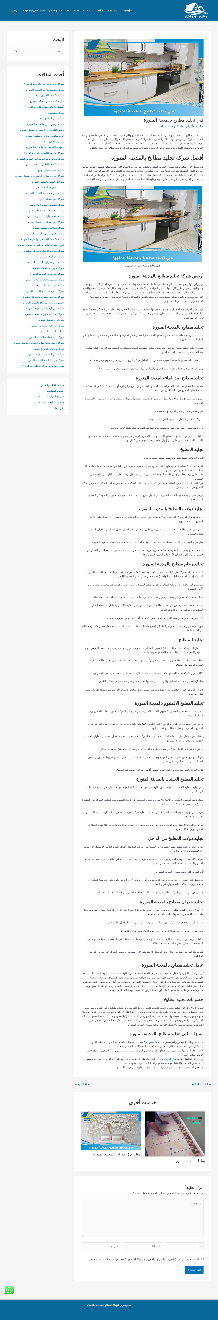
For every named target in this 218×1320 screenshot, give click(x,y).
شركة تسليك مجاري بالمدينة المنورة (44, 314)
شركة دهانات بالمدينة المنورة (48, 227)
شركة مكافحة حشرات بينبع (49, 348)
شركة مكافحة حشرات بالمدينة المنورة (43, 296)
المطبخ (152, 1042)
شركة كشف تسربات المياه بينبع (47, 101)
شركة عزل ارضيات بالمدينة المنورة (45, 308)
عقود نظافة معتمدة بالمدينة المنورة (45, 147)
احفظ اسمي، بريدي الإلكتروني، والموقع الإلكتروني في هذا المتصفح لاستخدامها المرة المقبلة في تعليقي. (143, 1259)
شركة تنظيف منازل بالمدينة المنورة (45, 89)
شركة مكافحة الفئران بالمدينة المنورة (44, 152)
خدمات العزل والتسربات (34, 10)
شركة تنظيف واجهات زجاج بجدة (47, 204)
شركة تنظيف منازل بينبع (51, 170)
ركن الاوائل (184, 126)
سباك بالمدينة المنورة (52, 331)
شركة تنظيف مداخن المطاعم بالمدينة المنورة (39, 175)
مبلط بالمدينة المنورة (189, 1161)
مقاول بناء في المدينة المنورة (48, 141)
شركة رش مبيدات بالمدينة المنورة (45, 222)
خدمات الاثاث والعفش (59, 10)
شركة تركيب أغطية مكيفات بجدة (46, 210)
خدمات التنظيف (84, 10)
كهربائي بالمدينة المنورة (51, 319)
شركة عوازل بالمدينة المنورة (48, 268)
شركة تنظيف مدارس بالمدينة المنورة (44, 279)
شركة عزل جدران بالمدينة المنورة (46, 262)
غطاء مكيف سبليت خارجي (50, 187)
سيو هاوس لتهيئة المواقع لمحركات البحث (109, 1305)
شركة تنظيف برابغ (54, 112)
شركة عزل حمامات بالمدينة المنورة (45, 193)
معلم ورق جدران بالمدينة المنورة (117, 1154)
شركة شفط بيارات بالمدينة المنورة (45, 216)
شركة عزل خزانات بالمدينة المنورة (45, 360)
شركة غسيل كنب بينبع (52, 256)
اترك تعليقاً (198, 126)
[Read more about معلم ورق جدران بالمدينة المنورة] (111, 1130)
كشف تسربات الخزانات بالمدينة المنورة (43, 365)
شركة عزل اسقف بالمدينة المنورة (45, 354)
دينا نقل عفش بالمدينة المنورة (48, 181)
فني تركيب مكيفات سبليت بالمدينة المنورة (41, 245)
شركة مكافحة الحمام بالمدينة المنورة (44, 250)
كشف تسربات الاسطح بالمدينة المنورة (43, 302)
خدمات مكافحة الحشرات (107, 10)
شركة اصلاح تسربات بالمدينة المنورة (44, 291)
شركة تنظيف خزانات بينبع (50, 285)
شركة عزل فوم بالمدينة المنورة (47, 325)
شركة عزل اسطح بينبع (52, 118)
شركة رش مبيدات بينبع (52, 199)
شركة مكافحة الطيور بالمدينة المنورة (44, 164)
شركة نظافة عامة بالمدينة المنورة (46, 337)
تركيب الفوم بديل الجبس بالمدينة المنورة (42, 129)
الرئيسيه (127, 10)
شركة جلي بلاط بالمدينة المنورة (47, 273)
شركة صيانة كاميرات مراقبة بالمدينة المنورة (40, 158)
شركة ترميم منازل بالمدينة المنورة (45, 124)
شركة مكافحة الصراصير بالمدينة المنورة (42, 239)
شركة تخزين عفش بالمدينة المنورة (45, 233)
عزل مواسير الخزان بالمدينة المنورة (45, 135)
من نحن (15, 10)
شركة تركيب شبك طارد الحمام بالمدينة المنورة (38, 342)
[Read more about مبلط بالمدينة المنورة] (175, 1133)
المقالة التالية (83, 1084)
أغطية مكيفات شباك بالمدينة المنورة (44, 106)
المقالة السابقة (201, 1084)
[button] (75, 10)
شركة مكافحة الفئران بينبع (50, 95)
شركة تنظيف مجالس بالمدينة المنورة (44, 83)
